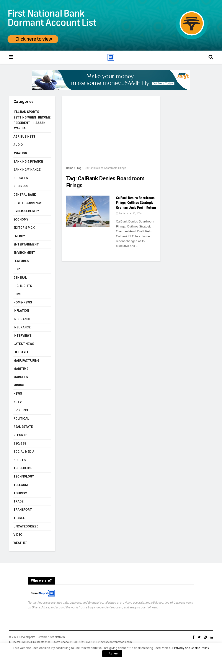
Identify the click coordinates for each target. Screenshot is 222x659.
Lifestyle (21, 352)
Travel (19, 518)
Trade (18, 501)
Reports (20, 435)
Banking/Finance (27, 169)
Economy (20, 219)
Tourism (20, 493)
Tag (79, 168)
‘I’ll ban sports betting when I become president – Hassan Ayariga (32, 120)
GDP (16, 269)
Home (69, 168)
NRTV (17, 402)
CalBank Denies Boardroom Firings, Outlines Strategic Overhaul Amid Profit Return (136, 203)
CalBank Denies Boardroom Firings (105, 168)
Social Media (23, 451)
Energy (19, 236)
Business (20, 186)
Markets (20, 377)
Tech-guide (22, 468)
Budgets (20, 178)
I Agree (112, 653)
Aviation (20, 153)
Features (21, 261)
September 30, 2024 (130, 213)
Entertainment (26, 244)
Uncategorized (26, 526)
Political (21, 418)
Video (17, 534)
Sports (19, 460)
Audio (18, 145)
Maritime (20, 369)
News (17, 393)
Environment (24, 252)
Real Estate (23, 426)
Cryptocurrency (27, 203)
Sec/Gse (19, 443)
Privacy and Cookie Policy (191, 648)
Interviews (22, 335)
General (20, 277)
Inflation (21, 310)
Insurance (22, 319)
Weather (20, 543)
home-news (22, 302)
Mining (18, 385)
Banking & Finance (28, 161)
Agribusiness (24, 136)
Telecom (20, 485)
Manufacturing (26, 360)
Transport (22, 509)
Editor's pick (24, 227)
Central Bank (24, 194)
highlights (22, 286)
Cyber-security (26, 211)
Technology (23, 476)
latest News (23, 344)
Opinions (20, 410)
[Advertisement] (111, 133)
